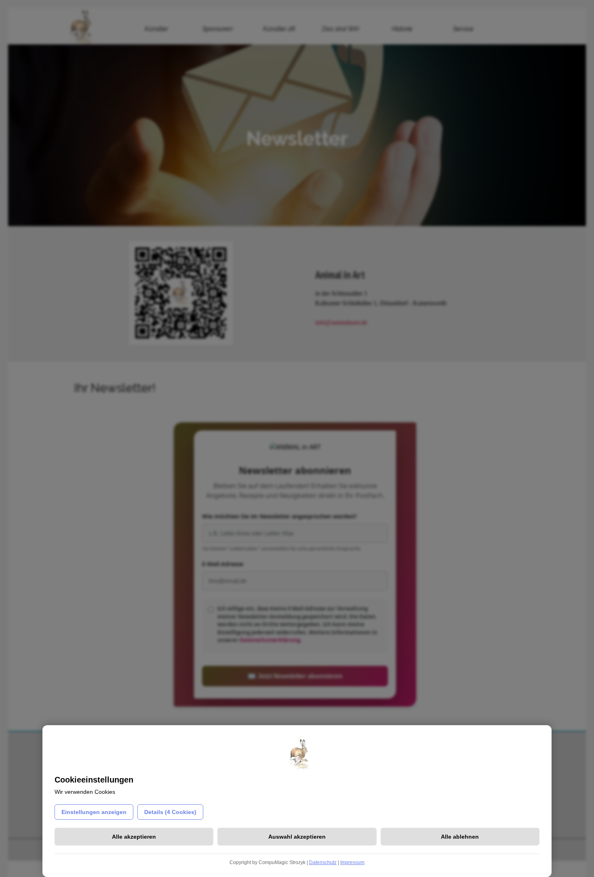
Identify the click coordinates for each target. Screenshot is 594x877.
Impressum (352, 862)
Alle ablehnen (460, 836)
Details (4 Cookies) (170, 812)
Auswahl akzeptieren (297, 836)
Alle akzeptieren (134, 836)
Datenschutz (323, 862)
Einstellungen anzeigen (93, 812)
